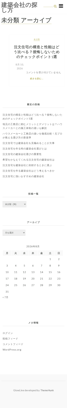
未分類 (37, 39)
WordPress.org (12, 349)
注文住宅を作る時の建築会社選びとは (25, 148)
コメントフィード (13, 344)
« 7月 (5, 297)
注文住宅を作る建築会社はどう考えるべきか (29, 170)
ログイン (8, 332)
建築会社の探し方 (19, 7)
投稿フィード (10, 338)
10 (7, 272)
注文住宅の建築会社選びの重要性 (22, 154)
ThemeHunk (47, 390)
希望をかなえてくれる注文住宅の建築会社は (29, 159)
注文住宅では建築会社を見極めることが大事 (29, 142)
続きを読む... (36, 78)
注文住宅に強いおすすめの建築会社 (23, 176)
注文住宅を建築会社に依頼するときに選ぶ (27, 165)
